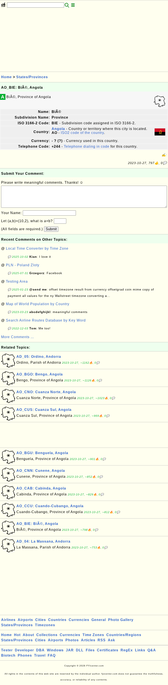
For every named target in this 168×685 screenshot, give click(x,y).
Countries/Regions (123, 635)
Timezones (45, 625)
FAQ (52, 655)
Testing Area (17, 281)
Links (140, 650)
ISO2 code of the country (82, 133)
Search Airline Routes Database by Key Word (46, 320)
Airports (25, 620)
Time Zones (93, 635)
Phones (25, 655)
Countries (57, 620)
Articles (88, 640)
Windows (55, 650)
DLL (80, 650)
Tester (7, 650)
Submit (51, 229)
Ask (111, 640)
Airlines (8, 620)
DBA (40, 650)
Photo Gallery (120, 620)
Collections (47, 635)
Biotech (8, 655)
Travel (40, 655)
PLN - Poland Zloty (22, 265)
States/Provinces (32, 77)
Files (90, 650)
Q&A (151, 650)
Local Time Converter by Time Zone (37, 248)
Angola (58, 129)
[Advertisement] (84, 41)
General (98, 620)
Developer (24, 650)
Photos (72, 640)
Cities (40, 620)
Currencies (79, 620)
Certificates (107, 650)
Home (6, 77)
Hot (17, 635)
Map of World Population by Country (37, 304)
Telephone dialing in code (86, 146)
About (28, 635)
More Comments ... (17, 337)
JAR (70, 650)
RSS (102, 640)
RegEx (127, 650)
